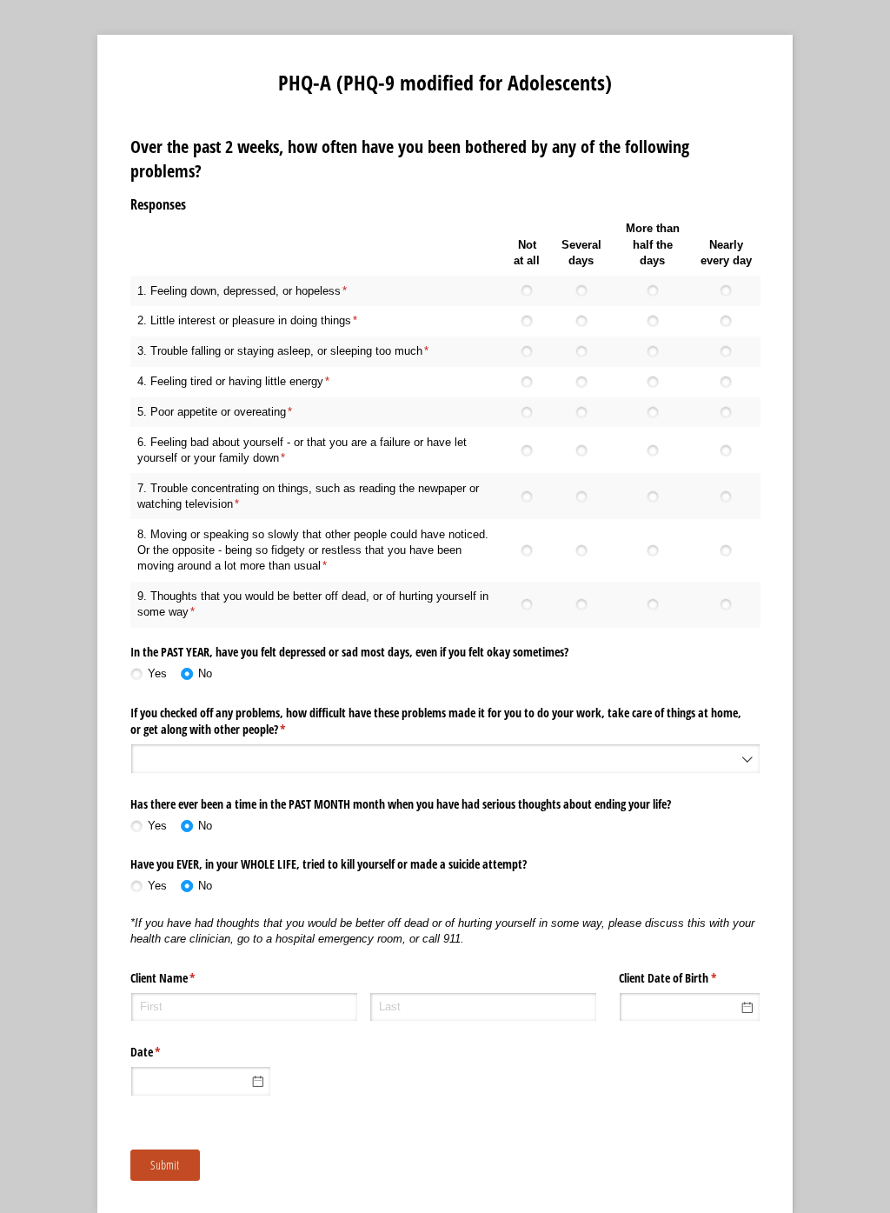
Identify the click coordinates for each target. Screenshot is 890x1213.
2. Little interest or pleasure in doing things (244, 320)
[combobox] (445, 758)
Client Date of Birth (688, 978)
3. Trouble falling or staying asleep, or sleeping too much (279, 350)
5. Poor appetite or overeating (211, 411)
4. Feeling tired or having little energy (230, 381)
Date (166, 1051)
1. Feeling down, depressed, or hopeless (239, 290)
